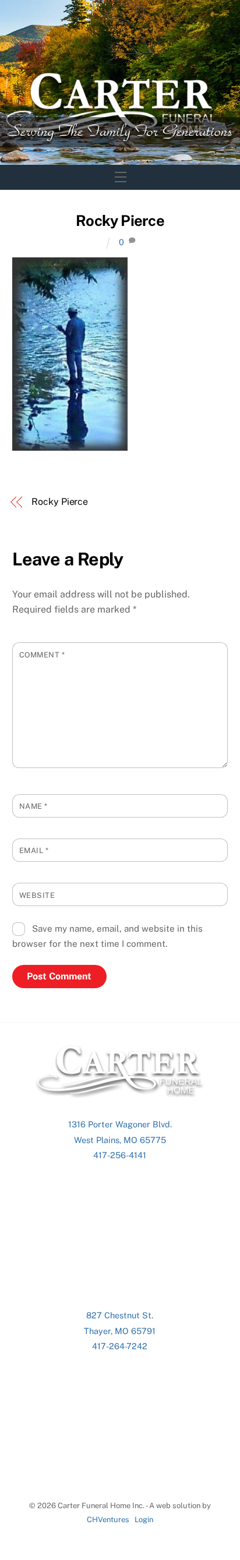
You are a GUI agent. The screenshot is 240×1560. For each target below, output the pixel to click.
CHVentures (108, 1519)
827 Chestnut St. (119, 1315)
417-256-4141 (119, 1155)
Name (33, 806)
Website (37, 895)
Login (144, 1519)
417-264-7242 (119, 1346)
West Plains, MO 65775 (120, 1140)
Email (34, 850)
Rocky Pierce (120, 220)
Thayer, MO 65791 (120, 1331)
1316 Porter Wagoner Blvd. (120, 1124)
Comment (42, 654)
